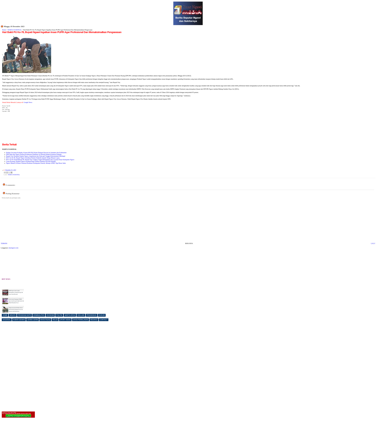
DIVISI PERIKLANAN (80, 320)
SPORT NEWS (65, 320)
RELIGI (55, 320)
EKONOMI (50, 315)
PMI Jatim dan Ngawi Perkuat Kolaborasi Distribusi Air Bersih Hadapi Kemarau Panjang (33, 154)
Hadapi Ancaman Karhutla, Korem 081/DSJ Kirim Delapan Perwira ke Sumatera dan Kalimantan (36, 152)
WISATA (13, 315)
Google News (28, 102)
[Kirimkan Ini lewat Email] (5, 172)
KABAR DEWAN (19, 320)
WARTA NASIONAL (15, 30)
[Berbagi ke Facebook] (12, 172)
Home (4, 30)
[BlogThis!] (7, 172)
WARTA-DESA (70, 315)
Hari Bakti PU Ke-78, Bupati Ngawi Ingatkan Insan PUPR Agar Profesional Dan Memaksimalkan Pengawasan (61, 32)
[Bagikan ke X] (9, 172)
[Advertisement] (18, 129)
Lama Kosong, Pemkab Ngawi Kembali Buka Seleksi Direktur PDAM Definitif (31, 161)
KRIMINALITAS (38, 315)
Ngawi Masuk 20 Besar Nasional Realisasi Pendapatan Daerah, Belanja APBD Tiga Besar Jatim (36, 163)
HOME (5, 315)
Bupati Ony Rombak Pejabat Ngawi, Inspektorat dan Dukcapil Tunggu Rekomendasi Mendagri (35, 156)
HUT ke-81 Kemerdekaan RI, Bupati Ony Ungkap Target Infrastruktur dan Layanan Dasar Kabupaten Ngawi (40, 159)
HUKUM (102, 315)
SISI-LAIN (80, 315)
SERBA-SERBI (32, 320)
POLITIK (59, 315)
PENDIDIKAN (91, 315)
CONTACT (103, 320)
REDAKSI (93, 320)
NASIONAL (7, 320)
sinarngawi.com (13, 248)
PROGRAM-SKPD (24, 315)
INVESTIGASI (45, 320)
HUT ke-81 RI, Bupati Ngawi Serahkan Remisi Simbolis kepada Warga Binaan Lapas (33, 158)
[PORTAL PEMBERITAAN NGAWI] (188, 24)
